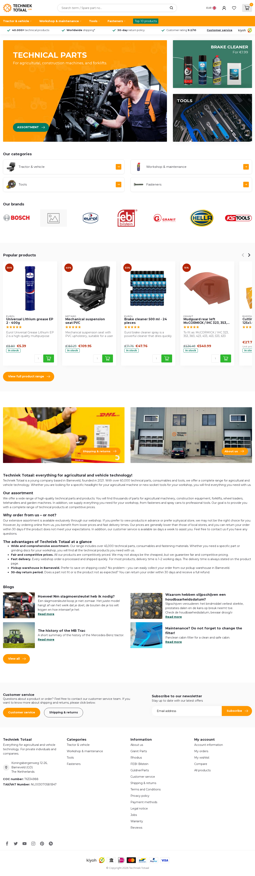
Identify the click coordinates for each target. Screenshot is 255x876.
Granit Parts (138, 751)
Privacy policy (139, 796)
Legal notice (139, 808)
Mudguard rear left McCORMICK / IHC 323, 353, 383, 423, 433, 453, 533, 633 (206, 321)
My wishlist (201, 757)
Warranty (136, 821)
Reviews (136, 827)
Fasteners (115, 21)
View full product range (26, 376)
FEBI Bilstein (139, 764)
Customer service (219, 30)
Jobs (133, 815)
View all (14, 658)
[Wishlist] (234, 8)
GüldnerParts (139, 770)
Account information (208, 745)
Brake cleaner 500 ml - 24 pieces (145, 321)
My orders (201, 751)
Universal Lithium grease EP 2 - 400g (29, 321)
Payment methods (143, 802)
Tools (93, 21)
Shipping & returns (63, 712)
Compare (200, 764)
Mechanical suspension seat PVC (85, 321)
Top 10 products (146, 21)
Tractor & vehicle (16, 21)
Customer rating (181, 30)
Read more (46, 614)
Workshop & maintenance (59, 21)
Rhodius (136, 757)
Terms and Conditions (145, 789)
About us (136, 745)
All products (202, 770)
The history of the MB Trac (61, 631)
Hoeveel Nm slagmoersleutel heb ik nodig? (76, 596)
